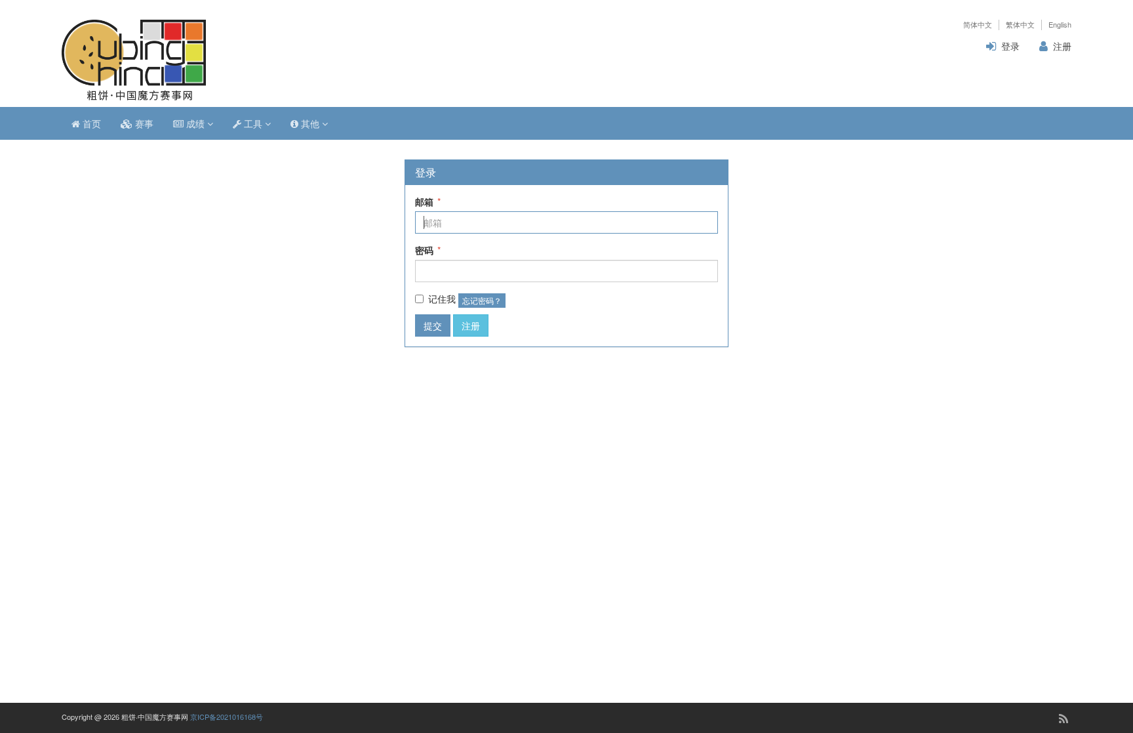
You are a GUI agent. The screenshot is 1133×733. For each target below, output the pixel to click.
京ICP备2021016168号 (226, 716)
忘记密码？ (482, 300)
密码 (428, 250)
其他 (310, 123)
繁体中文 (1020, 25)
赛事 (142, 123)
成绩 (195, 123)
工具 (253, 123)
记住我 (442, 298)
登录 (1010, 45)
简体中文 (977, 25)
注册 (1062, 45)
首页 (90, 123)
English (1059, 25)
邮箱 (428, 201)
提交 (433, 325)
